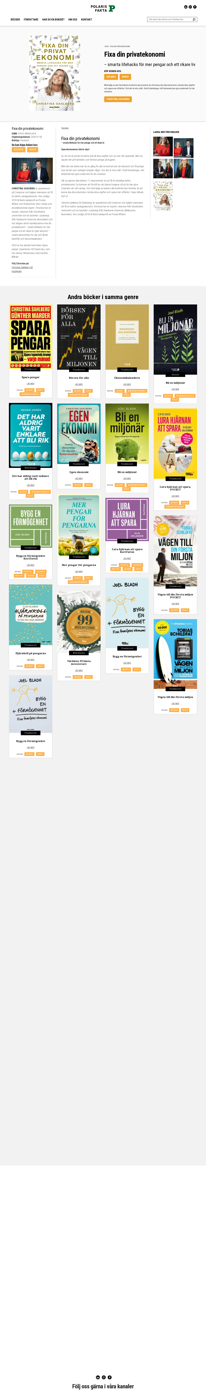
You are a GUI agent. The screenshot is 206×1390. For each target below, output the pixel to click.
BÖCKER (15, 19)
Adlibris (111, 76)
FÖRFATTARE (31, 19)
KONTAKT (86, 19)
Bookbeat (137, 565)
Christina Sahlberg (118, 99)
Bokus (125, 76)
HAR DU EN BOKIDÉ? (53, 19)
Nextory (115, 569)
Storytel (124, 565)
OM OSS (72, 19)
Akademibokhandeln (30, 394)
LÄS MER (30, 383)
